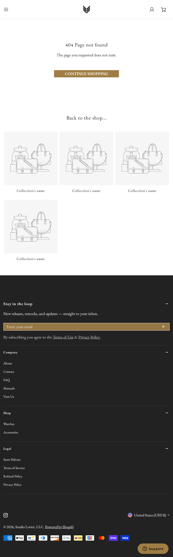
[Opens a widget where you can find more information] (152, 549)
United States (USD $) (150, 515)
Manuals (9, 388)
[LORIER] (86, 9)
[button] (164, 10)
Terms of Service (14, 468)
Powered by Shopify (59, 526)
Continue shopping (86, 73)
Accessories (10, 432)
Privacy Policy (12, 484)
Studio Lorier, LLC (29, 526)
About (7, 363)
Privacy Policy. (89, 337)
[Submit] (163, 326)
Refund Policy (12, 476)
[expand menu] (6, 9)
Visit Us (8, 396)
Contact (8, 371)
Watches (8, 424)
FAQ (6, 380)
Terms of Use (63, 337)
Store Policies (11, 459)
